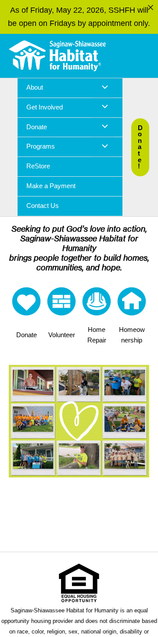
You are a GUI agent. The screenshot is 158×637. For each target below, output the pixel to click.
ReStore (38, 166)
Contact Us (42, 205)
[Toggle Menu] (103, 88)
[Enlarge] (137, 376)
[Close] (150, 7)
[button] (140, 147)
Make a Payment (50, 185)
